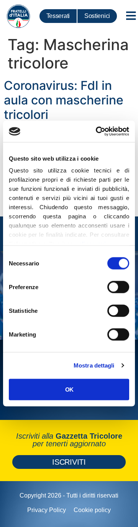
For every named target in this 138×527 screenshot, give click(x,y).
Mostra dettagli (94, 365)
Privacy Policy (46, 510)
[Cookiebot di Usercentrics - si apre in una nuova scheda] (97, 132)
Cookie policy (92, 510)
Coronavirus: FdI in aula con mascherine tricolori (63, 100)
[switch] (118, 287)
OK (69, 389)
